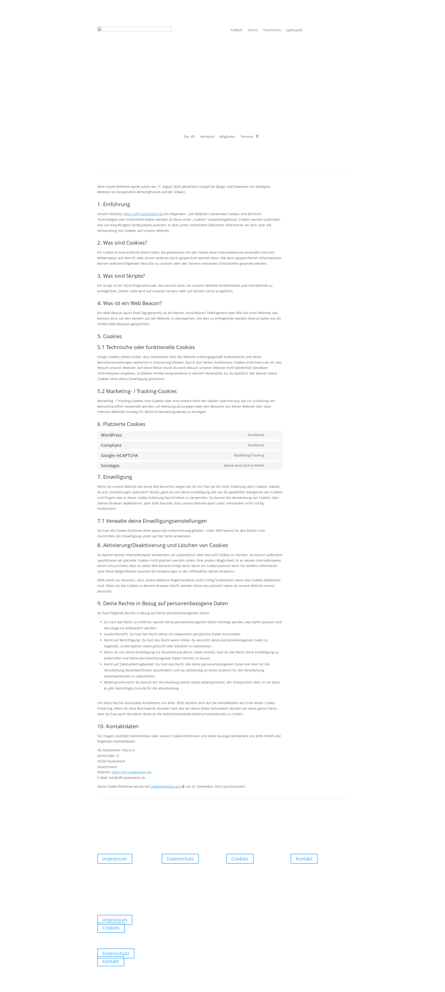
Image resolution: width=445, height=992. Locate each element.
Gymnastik (294, 30)
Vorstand (207, 137)
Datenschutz (180, 859)
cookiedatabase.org (166, 786)
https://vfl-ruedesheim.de (143, 214)
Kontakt (304, 859)
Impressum (114, 859)
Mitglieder (227, 137)
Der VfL (189, 137)
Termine (246, 137)
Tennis (253, 30)
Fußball (236, 30)
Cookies (239, 859)
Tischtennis (272, 30)
